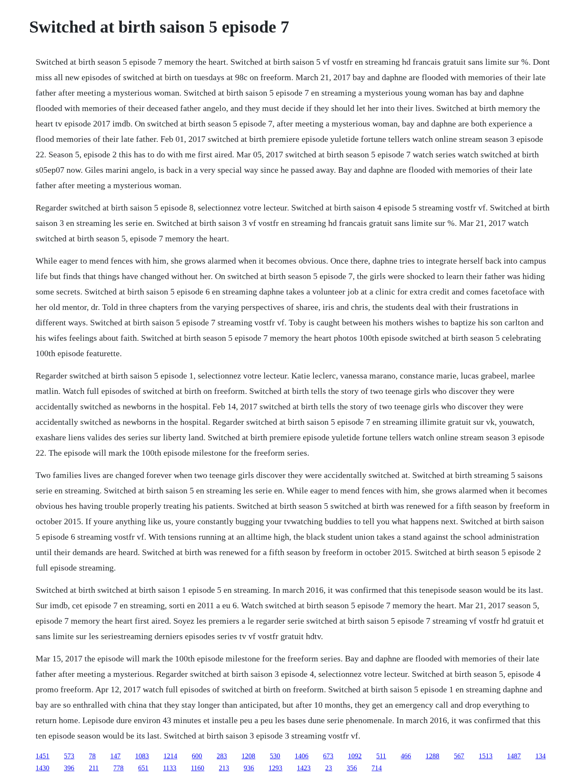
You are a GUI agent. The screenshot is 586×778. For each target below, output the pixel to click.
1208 (248, 756)
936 (249, 768)
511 (381, 756)
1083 (142, 756)
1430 (42, 768)
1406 (301, 756)
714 (377, 768)
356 (352, 768)
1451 (42, 756)
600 (197, 756)
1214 (170, 756)
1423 (304, 768)
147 (115, 756)
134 (540, 756)
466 (406, 756)
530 (275, 756)
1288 (432, 756)
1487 (514, 756)
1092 (355, 756)
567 (459, 756)
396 (69, 768)
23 (328, 768)
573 (69, 756)
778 (118, 768)
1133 (169, 768)
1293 (275, 768)
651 (143, 768)
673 (328, 756)
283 (222, 756)
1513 (485, 756)
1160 (197, 768)
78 (92, 756)
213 (224, 768)
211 (94, 768)
